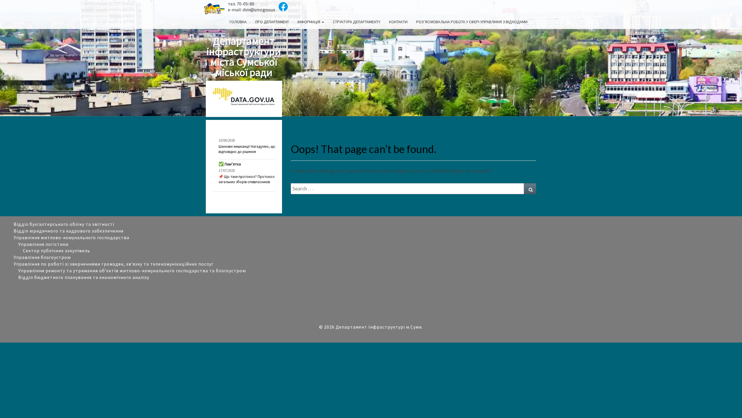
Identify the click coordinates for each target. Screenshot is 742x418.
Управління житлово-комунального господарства (71, 237)
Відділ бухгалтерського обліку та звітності (64, 224)
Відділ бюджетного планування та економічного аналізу (83, 277)
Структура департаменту (356, 21)
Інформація (309, 21)
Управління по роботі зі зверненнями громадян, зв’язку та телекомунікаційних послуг (114, 264)
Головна (238, 21)
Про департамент (272, 21)
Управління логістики (43, 244)
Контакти (398, 21)
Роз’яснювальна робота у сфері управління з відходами (472, 21)
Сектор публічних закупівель (56, 250)
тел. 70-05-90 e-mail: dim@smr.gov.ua (251, 6)
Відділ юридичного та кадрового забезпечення (68, 231)
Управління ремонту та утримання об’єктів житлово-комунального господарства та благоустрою (132, 270)
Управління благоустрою (42, 257)
